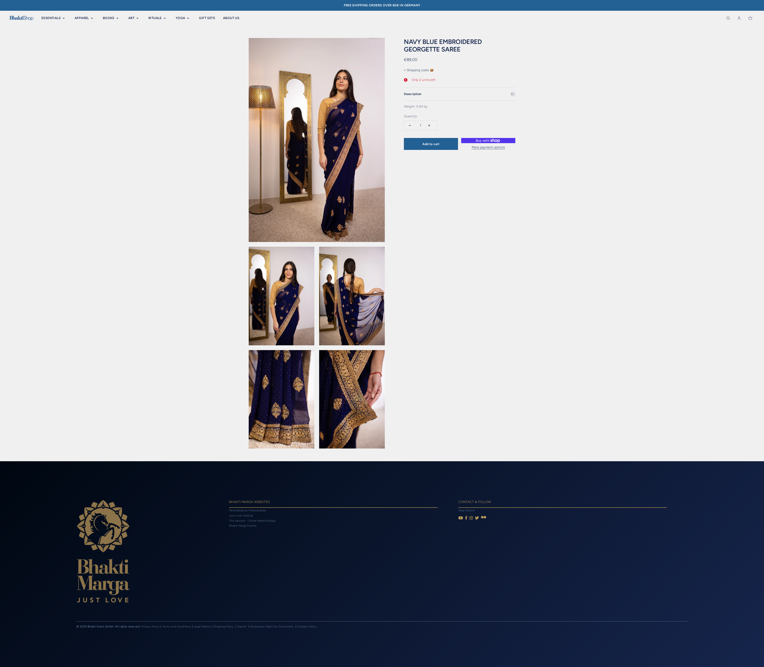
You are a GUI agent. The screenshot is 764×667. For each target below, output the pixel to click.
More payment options (488, 147)
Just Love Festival (241, 515)
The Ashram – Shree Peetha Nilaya (252, 520)
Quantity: (411, 116)
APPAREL (82, 18)
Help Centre (466, 510)
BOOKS (108, 18)
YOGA (180, 18)
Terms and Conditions (176, 626)
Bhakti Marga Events (242, 525)
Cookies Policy (307, 626)
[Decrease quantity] (411, 125)
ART (131, 18)
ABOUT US (231, 18)
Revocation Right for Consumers (272, 626)
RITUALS (155, 18)
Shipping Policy (223, 626)
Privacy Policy (150, 626)
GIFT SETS (207, 18)
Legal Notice (202, 626)
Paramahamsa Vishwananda (247, 510)
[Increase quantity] (430, 125)
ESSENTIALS (51, 18)
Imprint (242, 626)
